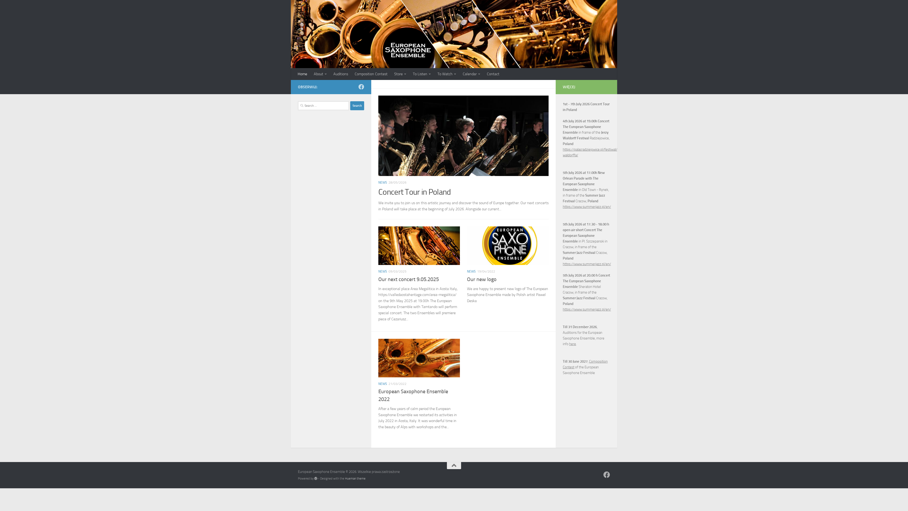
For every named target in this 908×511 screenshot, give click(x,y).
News (382, 183)
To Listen (420, 74)
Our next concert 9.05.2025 (408, 279)
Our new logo (482, 279)
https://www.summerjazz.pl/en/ (587, 207)
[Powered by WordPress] (315, 478)
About (318, 74)
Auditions (340, 74)
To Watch (445, 74)
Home (302, 74)
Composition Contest (371, 74)
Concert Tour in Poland (414, 192)
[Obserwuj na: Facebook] (361, 87)
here (572, 344)
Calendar (470, 74)
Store (398, 74)
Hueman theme (355, 478)
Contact (493, 74)
